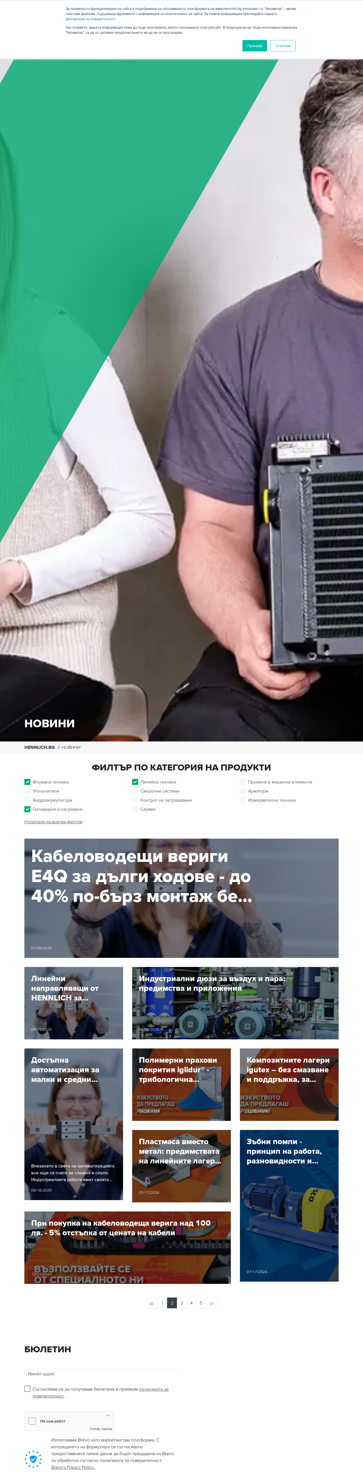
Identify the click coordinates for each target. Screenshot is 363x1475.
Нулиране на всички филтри (53, 821)
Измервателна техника (272, 800)
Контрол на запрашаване (166, 800)
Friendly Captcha (101, 1428)
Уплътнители (46, 790)
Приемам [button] (254, 45)
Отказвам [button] (283, 45)
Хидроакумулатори (52, 800)
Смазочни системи (160, 790)
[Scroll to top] (351, 1468)
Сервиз (148, 809)
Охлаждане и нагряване (58, 809)
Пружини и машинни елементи (280, 781)
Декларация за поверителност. (91, 18)
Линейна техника (158, 781)
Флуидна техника (51, 781)
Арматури (258, 790)
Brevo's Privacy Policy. (72, 1467)
